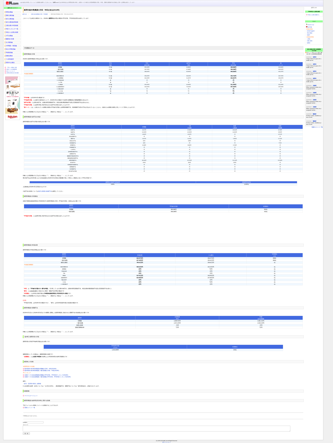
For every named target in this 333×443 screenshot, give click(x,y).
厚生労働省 (309, 33)
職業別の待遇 (10, 39)
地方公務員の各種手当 (44, 191)
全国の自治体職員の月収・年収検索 (39, 14)
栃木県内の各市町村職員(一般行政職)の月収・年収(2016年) (42, 370)
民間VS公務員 (10, 62)
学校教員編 (9, 52)
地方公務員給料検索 (12, 22)
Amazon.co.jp (311, 24)
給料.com (24, 14)
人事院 (308, 39)
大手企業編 (9, 35)
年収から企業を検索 (12, 32)
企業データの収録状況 (11, 69)
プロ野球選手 (10, 59)
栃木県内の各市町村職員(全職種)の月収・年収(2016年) (40, 368)
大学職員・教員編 (11, 45)
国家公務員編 (10, 15)
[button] (163, 48)
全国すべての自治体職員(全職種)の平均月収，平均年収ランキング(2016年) (46, 375)
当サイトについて (10, 71)
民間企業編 (9, 12)
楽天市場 (310, 27)
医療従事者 (9, 56)
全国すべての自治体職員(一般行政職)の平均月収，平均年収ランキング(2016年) (48, 377)
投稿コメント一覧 (30, 407)
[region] (163, 32)
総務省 (308, 42)
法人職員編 (9, 42)
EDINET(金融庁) (311, 31)
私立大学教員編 (10, 49)
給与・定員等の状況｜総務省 (32, 383)
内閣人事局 (309, 40)
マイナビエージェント (31, 395)
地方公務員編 (10, 19)
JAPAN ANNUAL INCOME (12, 73)
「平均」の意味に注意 (11, 67)
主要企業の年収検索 (12, 25)
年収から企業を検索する (313, 14)
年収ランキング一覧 (12, 29)
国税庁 (308, 35)
